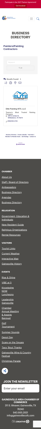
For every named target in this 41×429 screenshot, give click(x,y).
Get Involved (20, 6)
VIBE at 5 (7, 282)
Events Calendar (22, 134)
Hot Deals (31, 134)
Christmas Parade (11, 361)
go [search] (21, 68)
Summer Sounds (10, 332)
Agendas (6, 197)
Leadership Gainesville (8, 301)
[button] (4, 79)
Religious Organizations (14, 229)
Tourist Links (8, 248)
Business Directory (11, 134)
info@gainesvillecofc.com (20, 415)
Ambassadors (9, 187)
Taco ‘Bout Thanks (12, 347)
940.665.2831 (20, 412)
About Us (7, 177)
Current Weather (11, 253)
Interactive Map (10, 258)
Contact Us (33, 136)
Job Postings (25, 136)
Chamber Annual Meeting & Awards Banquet (10, 313)
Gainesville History (12, 263)
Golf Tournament (8, 325)
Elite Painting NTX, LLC (16, 109)
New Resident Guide (13, 224)
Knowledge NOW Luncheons (8, 291)
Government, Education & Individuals (15, 218)
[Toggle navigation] (31, 18)
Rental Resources (11, 235)
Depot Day (7, 337)
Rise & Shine (8, 277)
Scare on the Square (13, 342)
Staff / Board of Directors (15, 182)
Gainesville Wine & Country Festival (16, 354)
